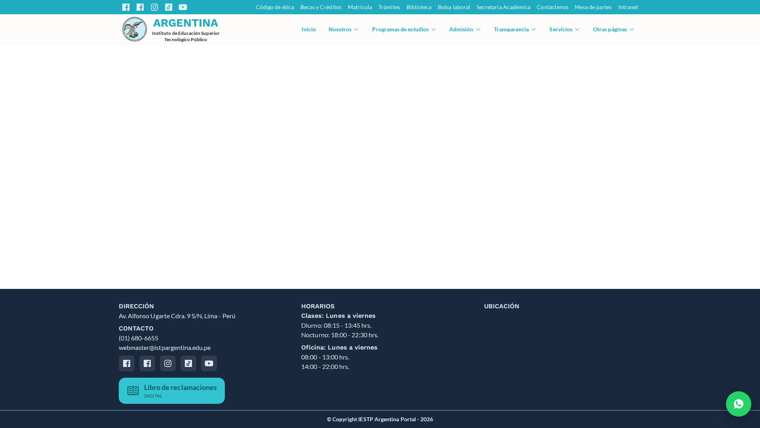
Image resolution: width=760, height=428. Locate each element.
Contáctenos (552, 7)
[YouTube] (183, 7)
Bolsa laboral (454, 7)
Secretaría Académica (503, 7)
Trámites (389, 7)
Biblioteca (419, 7)
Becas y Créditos (321, 7)
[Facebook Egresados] (140, 7)
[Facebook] (126, 7)
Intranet (628, 7)
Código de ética (275, 7)
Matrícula (360, 7)
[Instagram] (154, 7)
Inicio (308, 29)
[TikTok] (169, 7)
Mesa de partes (593, 7)
